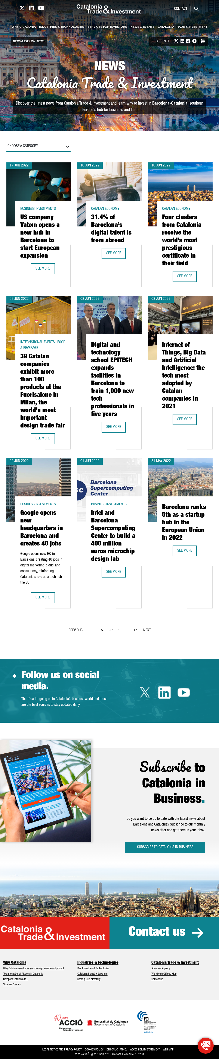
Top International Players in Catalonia (23, 974)
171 (137, 632)
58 (121, 632)
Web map (168, 1049)
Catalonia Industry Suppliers (92, 974)
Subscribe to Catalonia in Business (165, 847)
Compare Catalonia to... (15, 979)
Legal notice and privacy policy (62, 1049)
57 (112, 632)
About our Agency (160, 968)
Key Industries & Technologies (93, 968)
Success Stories (12, 984)
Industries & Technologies (61, 27)
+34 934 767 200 (134, 1054)
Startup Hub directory (89, 979)
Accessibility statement (145, 1049)
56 (104, 632)
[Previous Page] (75, 630)
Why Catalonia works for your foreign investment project (33, 968)
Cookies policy (94, 1049)
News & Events (142, 27)
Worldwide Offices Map (163, 974)
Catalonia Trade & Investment (182, 27)
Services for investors (107, 27)
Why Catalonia (24, 27)
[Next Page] (147, 630)
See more (45, 270)
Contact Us (157, 979)
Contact (180, 9)
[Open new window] (206, 1046)
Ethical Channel (117, 1049)
